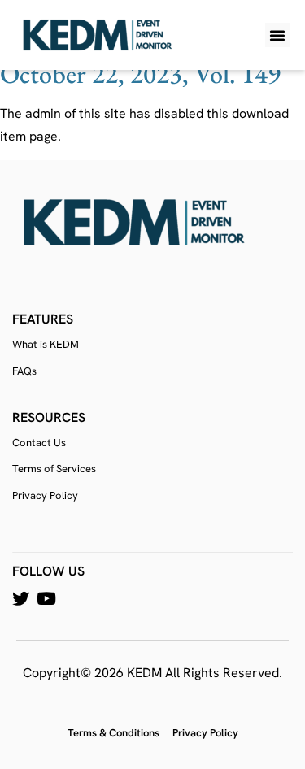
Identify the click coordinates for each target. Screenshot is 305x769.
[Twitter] (20, 598)
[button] (277, 35)
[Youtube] (45, 598)
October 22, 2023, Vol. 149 (140, 74)
